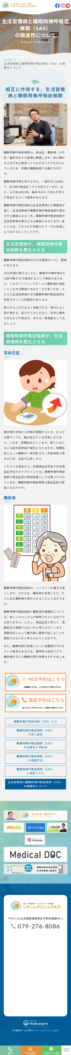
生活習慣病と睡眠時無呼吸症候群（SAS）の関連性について (35, 784)
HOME (8, 60)
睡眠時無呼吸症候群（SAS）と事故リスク (35, 771)
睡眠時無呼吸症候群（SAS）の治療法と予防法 (35, 745)
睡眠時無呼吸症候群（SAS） (35, 732)
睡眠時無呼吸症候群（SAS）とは (35, 721)
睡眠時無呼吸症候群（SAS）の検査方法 (35, 758)
